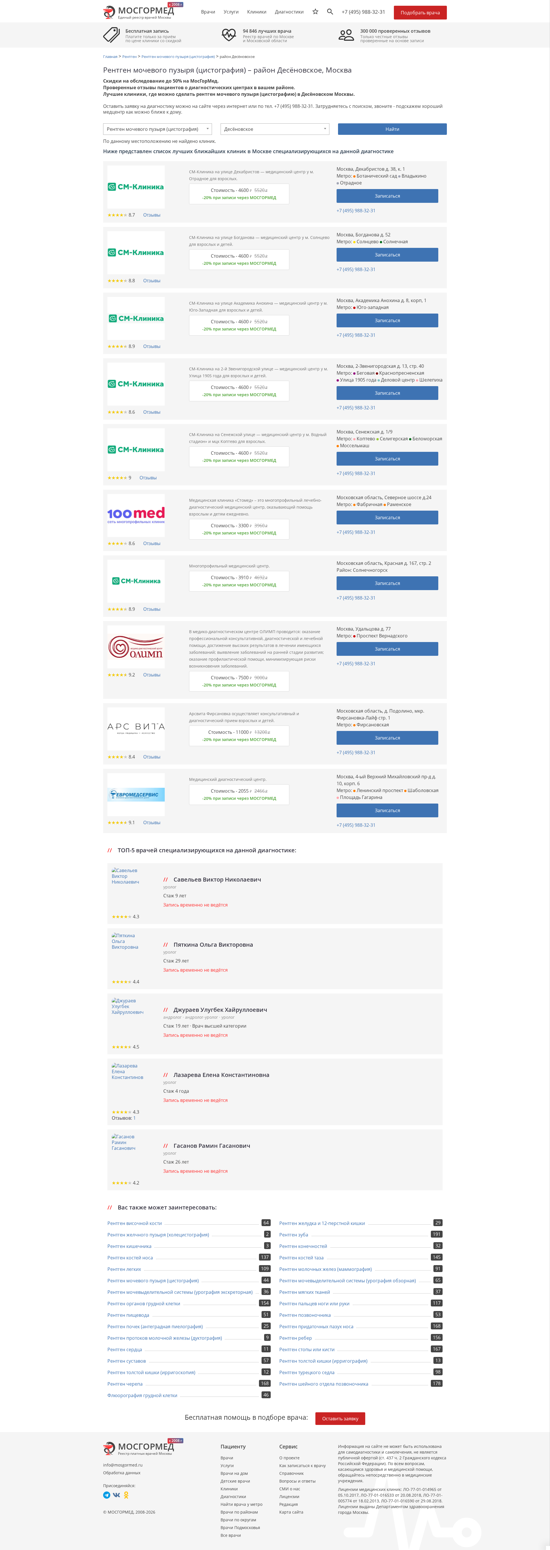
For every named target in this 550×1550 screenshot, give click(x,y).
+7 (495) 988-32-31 (363, 11)
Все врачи (231, 1535)
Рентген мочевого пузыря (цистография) (153, 1280)
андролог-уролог (202, 1017)
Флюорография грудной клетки (142, 1395)
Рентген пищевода (128, 1315)
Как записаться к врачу (302, 1465)
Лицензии (289, 1496)
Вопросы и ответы (297, 1481)
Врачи (227, 1457)
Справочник (291, 1473)
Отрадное (350, 183)
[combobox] (157, 129)
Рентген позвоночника (305, 1315)
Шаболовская (422, 790)
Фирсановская (372, 724)
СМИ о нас (289, 1488)
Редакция (288, 1504)
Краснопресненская (401, 373)
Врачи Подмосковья (240, 1527)
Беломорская (426, 438)
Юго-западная (372, 307)
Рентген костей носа (130, 1258)
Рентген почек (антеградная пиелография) (155, 1326)
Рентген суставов (126, 1361)
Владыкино (413, 176)
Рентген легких (124, 1269)
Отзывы (151, 215)
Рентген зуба (293, 1235)
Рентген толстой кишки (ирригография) (323, 1361)
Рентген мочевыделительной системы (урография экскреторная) (180, 1292)
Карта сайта (291, 1512)
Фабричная (368, 504)
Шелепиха (430, 380)
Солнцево (367, 241)
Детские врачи (235, 1481)
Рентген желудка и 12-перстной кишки (322, 1223)
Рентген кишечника (129, 1246)
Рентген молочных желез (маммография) (325, 1269)
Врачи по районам (239, 1512)
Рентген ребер (295, 1338)
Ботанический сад (376, 176)
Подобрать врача (420, 12)
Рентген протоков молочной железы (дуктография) (164, 1338)
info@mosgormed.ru (123, 1465)
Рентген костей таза (301, 1258)
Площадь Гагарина (360, 797)
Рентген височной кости (134, 1223)
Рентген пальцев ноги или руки (314, 1303)
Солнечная (395, 241)
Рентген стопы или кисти (307, 1349)
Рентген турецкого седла (307, 1372)
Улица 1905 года (357, 380)
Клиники (229, 1488)
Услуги (227, 1465)
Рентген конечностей (303, 1246)
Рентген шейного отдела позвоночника (323, 1384)
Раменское (398, 504)
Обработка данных (121, 1472)
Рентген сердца (124, 1349)
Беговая (365, 373)
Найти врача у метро (241, 1504)
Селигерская (393, 438)
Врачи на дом (234, 1473)
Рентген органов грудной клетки (143, 1303)
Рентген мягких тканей (304, 1292)
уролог (169, 887)
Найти (392, 129)
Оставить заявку (340, 1418)
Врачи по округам (238, 1519)
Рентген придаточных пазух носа (316, 1326)
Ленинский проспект (379, 790)
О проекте (289, 1457)
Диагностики (289, 12)
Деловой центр (397, 380)
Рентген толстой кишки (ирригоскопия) (151, 1372)
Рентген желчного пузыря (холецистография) (158, 1235)
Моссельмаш (354, 445)
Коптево (365, 438)
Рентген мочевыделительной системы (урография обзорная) (347, 1280)
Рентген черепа (125, 1384)
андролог (173, 1017)
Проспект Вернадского (381, 636)
